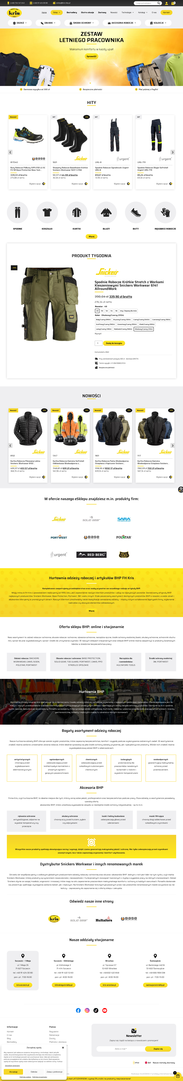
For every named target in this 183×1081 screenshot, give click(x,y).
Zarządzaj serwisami (12, 1065)
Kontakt (166, 12)
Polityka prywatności (39, 1077)
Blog (9, 1038)
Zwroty (52, 1038)
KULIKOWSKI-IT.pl (147, 1074)
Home (44, 12)
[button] (63, 1047)
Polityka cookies (25, 1077)
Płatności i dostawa (57, 1042)
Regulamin (54, 1031)
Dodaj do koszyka (114, 343)
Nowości (113, 12)
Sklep (55, 12)
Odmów (34, 1072)
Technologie (126, 12)
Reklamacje (54, 1035)
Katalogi (141, 12)
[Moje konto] (167, 3)
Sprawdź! (91, 45)
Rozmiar (99, 306)
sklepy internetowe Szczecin (165, 1074)
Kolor (97, 315)
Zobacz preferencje (54, 1072)
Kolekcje (159, 22)
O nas (154, 12)
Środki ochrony (82, 22)
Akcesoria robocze (122, 22)
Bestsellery (72, 12)
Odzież (20, 22)
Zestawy (102, 12)
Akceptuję (13, 1072)
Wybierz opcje (35, 183)
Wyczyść (98, 333)
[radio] (97, 311)
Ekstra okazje (87, 12)
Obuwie (48, 22)
